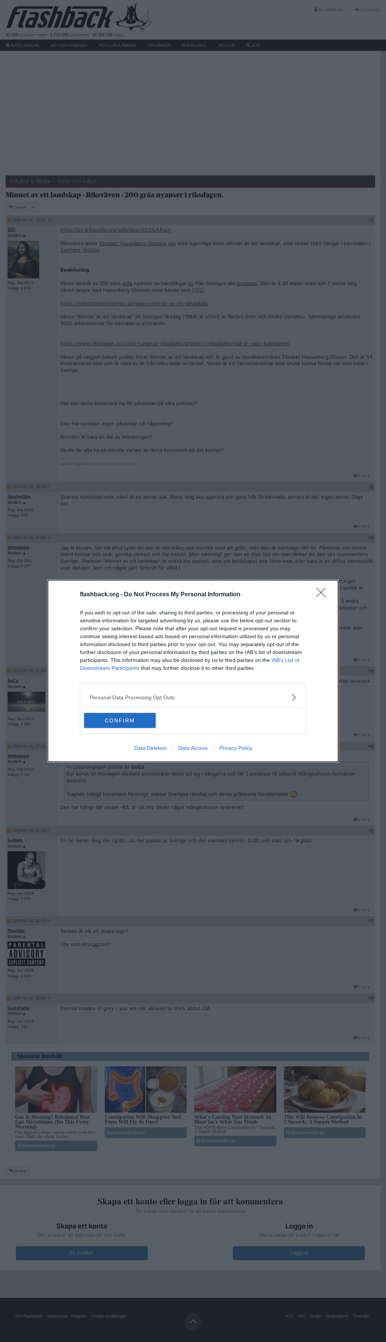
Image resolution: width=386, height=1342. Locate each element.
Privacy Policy (235, 748)
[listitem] (193, 697)
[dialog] (193, 671)
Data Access (193, 748)
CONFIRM (120, 720)
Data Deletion (150, 748)
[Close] (323, 595)
